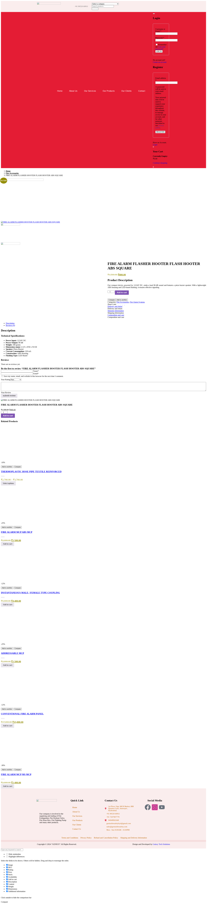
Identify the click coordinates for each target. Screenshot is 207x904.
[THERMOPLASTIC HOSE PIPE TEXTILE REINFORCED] (19, 460)
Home (59, 91)
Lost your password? (160, 48)
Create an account (159, 62)
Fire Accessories (12, 173)
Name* (36, 371)
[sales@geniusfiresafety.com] (120, 826)
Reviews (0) (10, 325)
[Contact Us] (86, 828)
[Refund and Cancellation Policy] (105, 837)
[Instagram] (155, 807)
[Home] (86, 806)
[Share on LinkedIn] (122, 304)
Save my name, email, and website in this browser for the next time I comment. (33, 376)
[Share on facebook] (118, 304)
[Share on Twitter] (120, 304)
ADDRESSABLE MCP (12, 653)
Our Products (109, 91)
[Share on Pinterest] (125, 304)
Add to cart (122, 293)
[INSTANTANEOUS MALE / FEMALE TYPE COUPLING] (19, 581)
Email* (36, 374)
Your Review (6, 393)
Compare (112, 300)
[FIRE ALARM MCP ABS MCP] (19, 521)
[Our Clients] (86, 824)
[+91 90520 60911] (120, 813)
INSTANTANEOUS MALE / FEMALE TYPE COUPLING (30, 592)
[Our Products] (86, 819)
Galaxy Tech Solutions (161, 844)
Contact (141, 91)
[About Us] (86, 811)
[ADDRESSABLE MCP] (19, 642)
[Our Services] (86, 815)
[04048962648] (120, 819)
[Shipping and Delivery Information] (133, 837)
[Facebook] (148, 807)
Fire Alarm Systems (137, 302)
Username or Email (160, 30)
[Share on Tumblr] (124, 304)
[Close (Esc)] (154, 13)
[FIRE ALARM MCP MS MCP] (19, 763)
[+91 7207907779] (120, 816)
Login (155, 145)
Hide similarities (14, 854)
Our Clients (126, 91)
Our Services (90, 91)
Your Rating (5, 380)
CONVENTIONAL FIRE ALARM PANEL (22, 714)
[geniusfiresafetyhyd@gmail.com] (120, 822)
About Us (73, 91)
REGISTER (160, 132)
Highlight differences (16, 857)
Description (10, 323)
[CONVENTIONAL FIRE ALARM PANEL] (19, 703)
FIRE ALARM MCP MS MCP (16, 774)
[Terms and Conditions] (69, 837)
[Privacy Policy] (85, 837)
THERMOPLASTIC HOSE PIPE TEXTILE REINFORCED (31, 471)
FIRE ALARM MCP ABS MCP (16, 532)
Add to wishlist (122, 300)
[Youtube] (162, 807)
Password (159, 38)
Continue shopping (160, 163)
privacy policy (159, 126)
